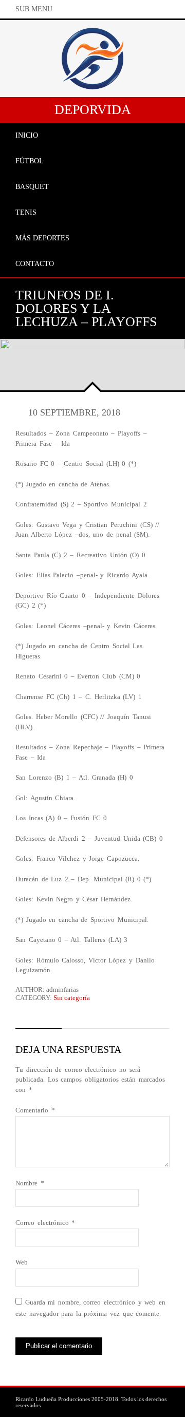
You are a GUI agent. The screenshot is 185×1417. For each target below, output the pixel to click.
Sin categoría (71, 998)
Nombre (29, 1183)
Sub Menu (33, 9)
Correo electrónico (45, 1222)
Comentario (35, 1110)
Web (21, 1262)
